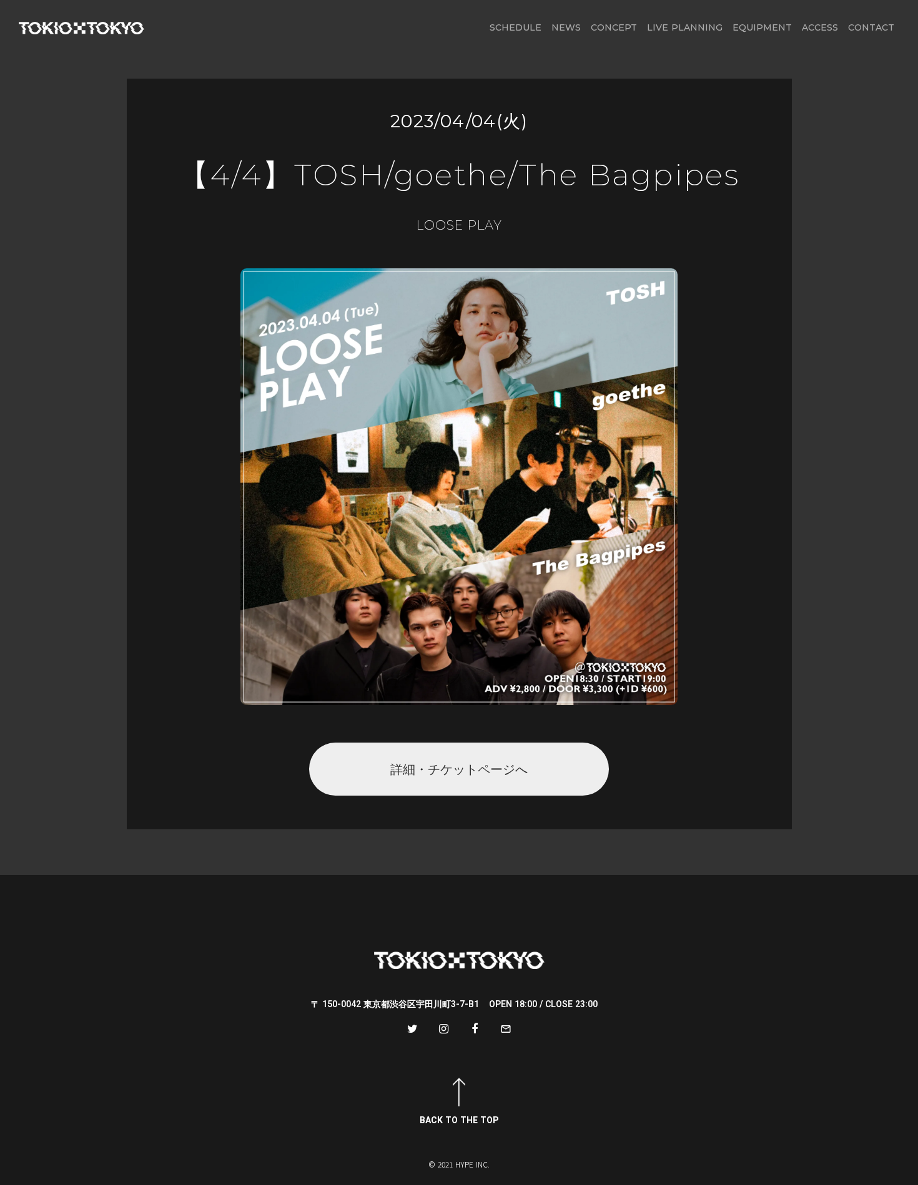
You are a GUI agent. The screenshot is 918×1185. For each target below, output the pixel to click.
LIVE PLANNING (685, 27)
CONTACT (871, 27)
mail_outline (505, 1029)
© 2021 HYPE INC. (459, 1164)
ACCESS (820, 27)
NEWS (566, 27)
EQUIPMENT (762, 27)
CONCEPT (614, 27)
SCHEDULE (515, 27)
